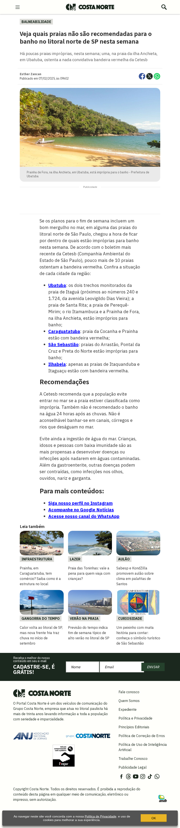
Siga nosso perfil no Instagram (80, 503)
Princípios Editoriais (134, 727)
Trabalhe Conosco (133, 758)
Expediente (128, 709)
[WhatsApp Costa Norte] (157, 776)
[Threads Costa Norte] (128, 776)
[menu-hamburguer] (17, 7)
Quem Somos (129, 700)
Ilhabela (57, 364)
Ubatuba (57, 285)
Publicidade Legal (133, 767)
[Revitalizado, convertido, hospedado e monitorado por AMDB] (162, 798)
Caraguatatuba (64, 331)
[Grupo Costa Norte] (88, 735)
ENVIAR (153, 667)
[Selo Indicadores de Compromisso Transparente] (64, 755)
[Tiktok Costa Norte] (150, 776)
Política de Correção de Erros (142, 736)
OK (153, 818)
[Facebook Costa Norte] (121, 776)
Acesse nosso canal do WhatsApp (83, 516)
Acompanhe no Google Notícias (81, 510)
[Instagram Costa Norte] (143, 776)
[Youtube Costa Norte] (136, 776)
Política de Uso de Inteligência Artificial (143, 747)
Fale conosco (129, 692)
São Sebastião (63, 344)
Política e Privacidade (135, 718)
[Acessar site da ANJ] (31, 735)
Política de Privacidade (100, 816)
